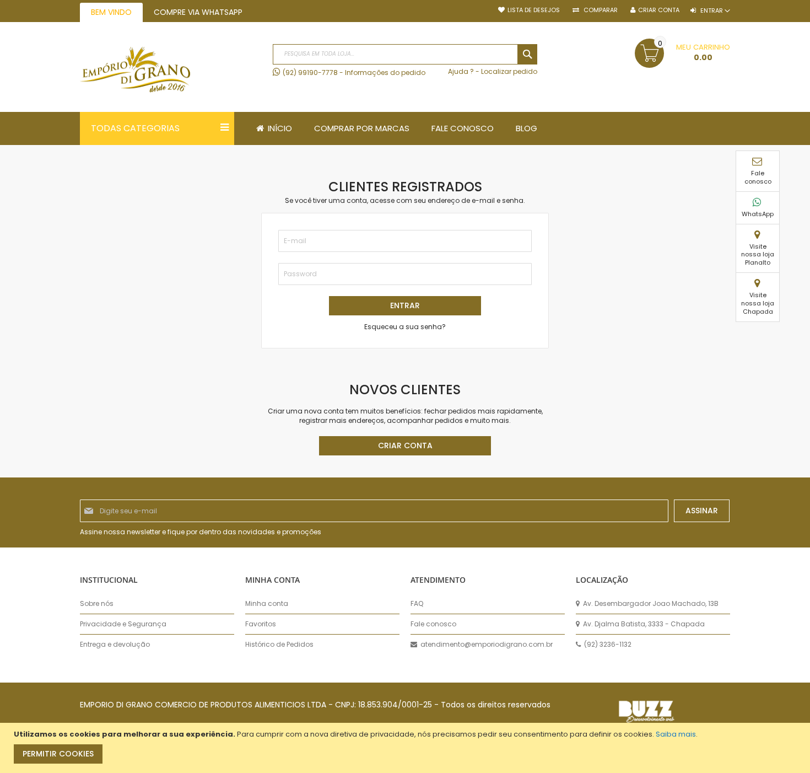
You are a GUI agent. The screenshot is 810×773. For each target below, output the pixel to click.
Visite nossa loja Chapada (757, 303)
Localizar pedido (509, 71)
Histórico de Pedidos (279, 644)
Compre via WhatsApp (198, 12)
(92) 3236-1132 (606, 644)
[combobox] (405, 54)
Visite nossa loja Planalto (757, 254)
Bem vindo (111, 12)
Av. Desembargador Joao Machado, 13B (650, 603)
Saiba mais (676, 734)
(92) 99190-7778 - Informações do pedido (354, 72)
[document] (406, 747)
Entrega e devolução (115, 644)
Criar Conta (658, 10)
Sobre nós (97, 603)
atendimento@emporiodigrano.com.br (486, 644)
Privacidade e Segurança (123, 624)
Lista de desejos (533, 10)
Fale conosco (757, 177)
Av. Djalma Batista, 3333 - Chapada (643, 624)
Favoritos (260, 624)
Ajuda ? (461, 71)
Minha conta (266, 603)
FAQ (417, 603)
